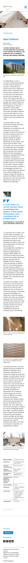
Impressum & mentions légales (11, 556)
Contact (5, 558)
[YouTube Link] (10, 541)
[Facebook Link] (4, 541)
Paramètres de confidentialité (10, 552)
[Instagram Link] (7, 541)
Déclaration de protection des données (11, 550)
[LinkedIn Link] (12, 541)
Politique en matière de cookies (11, 554)
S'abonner (7, 532)
